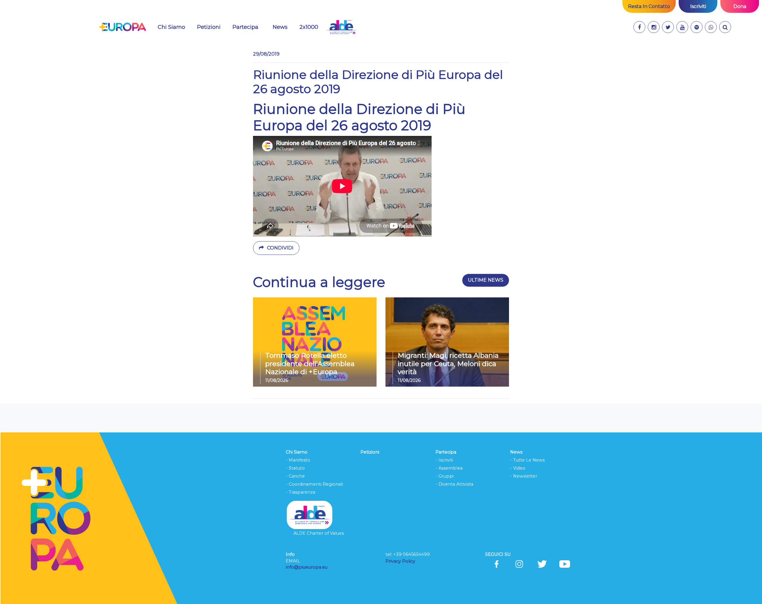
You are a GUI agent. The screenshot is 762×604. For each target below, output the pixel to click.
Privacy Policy (400, 561)
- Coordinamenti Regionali (314, 484)
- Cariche (295, 476)
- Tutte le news (527, 460)
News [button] (284, 26)
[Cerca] (725, 27)
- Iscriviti (444, 460)
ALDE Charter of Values (318, 533)
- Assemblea (449, 468)
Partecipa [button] (245, 27)
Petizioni (209, 27)
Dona (739, 6)
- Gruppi (444, 476)
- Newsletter (523, 476)
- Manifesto (298, 460)
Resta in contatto (649, 6)
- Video (517, 468)
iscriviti (698, 6)
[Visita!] (639, 27)
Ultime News (485, 280)
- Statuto (295, 468)
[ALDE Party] (341, 27)
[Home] (122, 27)
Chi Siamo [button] (171, 27)
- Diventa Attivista (454, 484)
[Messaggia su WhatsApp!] (711, 27)
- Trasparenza (300, 492)
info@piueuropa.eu (306, 567)
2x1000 (308, 27)
